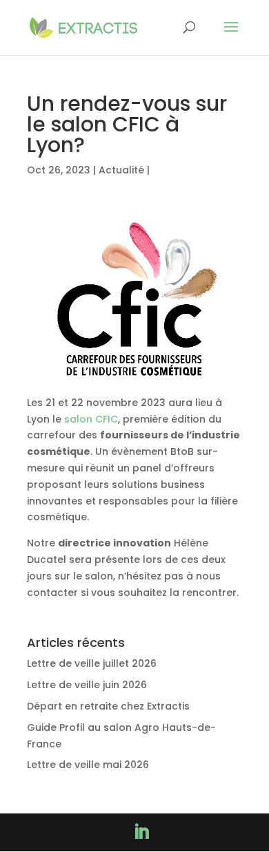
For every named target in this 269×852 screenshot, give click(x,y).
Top (253, 833)
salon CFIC (91, 419)
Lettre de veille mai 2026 (88, 764)
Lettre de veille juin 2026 (87, 685)
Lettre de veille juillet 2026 (92, 663)
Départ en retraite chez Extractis (108, 706)
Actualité (121, 170)
